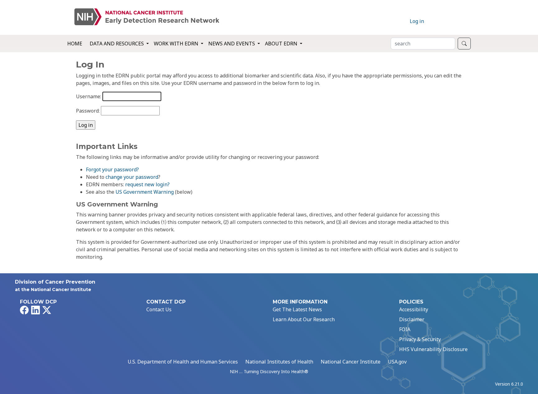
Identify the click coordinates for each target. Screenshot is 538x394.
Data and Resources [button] (117, 43)
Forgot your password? (112, 169)
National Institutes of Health (279, 361)
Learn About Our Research (304, 319)
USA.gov (397, 361)
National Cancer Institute (350, 361)
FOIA (404, 329)
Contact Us (159, 309)
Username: (88, 96)
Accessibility (413, 309)
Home (74, 43)
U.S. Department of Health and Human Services (183, 361)
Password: (88, 110)
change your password (132, 177)
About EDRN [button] (282, 43)
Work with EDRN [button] (177, 43)
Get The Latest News (297, 309)
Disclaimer (411, 319)
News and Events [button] (232, 43)
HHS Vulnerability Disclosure (433, 349)
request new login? (147, 184)
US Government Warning (145, 191)
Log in (417, 21)
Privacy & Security (420, 339)
